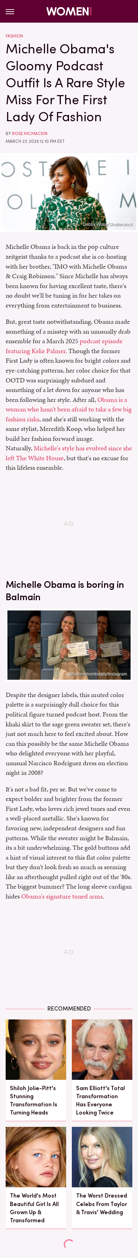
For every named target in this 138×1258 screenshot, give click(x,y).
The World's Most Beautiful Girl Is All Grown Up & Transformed (34, 1208)
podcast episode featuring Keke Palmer (64, 346)
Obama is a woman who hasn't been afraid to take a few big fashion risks (69, 409)
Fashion (14, 36)
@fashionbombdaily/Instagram (97, 674)
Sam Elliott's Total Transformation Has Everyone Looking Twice (100, 1100)
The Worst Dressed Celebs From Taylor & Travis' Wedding (101, 1203)
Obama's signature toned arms (62, 896)
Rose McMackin (29, 133)
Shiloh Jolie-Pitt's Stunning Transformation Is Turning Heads (33, 1100)
